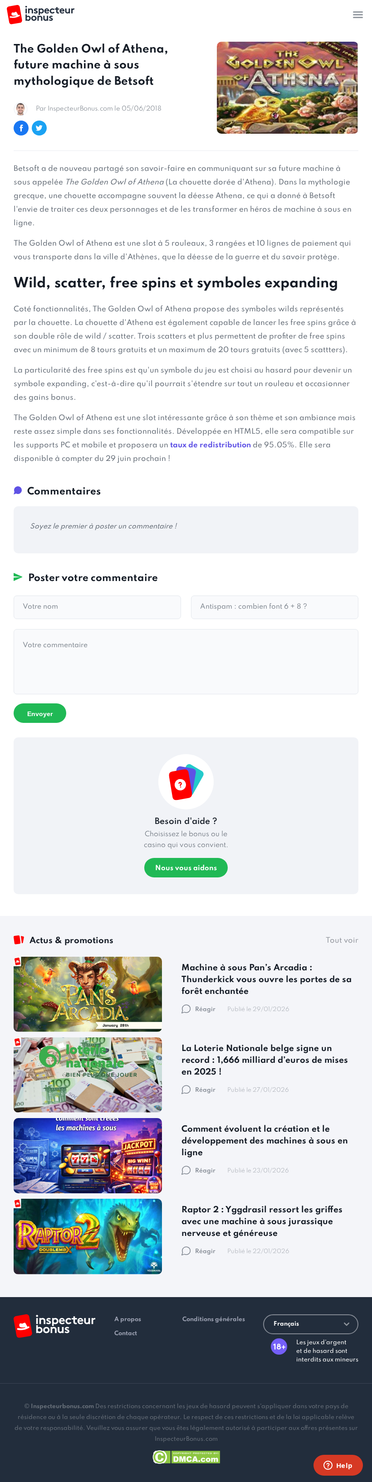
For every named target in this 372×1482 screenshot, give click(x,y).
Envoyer (40, 713)
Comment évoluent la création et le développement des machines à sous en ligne (264, 1141)
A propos (127, 1319)
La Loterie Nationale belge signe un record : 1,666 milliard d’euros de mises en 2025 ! (264, 1060)
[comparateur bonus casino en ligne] (40, 14)
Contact (125, 1334)
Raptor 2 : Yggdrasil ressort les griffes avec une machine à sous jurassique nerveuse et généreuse (262, 1222)
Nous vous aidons (186, 868)
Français (286, 1324)
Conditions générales (213, 1319)
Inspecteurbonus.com (62, 1406)
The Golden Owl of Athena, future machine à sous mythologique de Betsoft (91, 65)
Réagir (205, 1009)
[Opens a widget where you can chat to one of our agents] (338, 1466)
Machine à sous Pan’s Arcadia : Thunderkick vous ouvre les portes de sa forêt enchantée (266, 980)
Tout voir (342, 940)
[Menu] (358, 14)
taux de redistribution (210, 445)
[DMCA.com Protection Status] (186, 1455)
